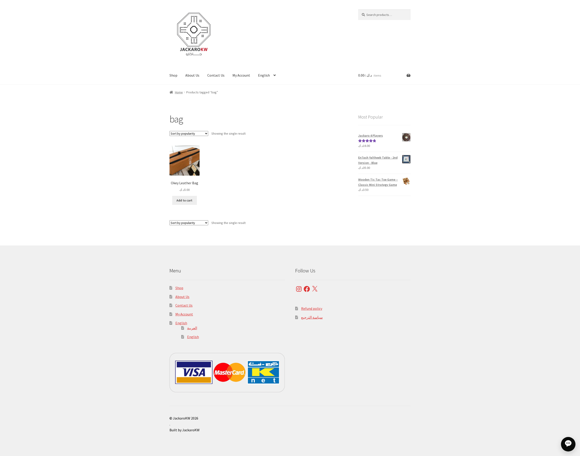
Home (179, 92)
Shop (173, 75)
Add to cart (184, 200)
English (264, 75)
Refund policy (311, 308)
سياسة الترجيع (312, 317)
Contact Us (216, 75)
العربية (192, 328)
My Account (241, 75)
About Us (192, 75)
